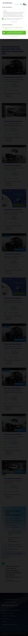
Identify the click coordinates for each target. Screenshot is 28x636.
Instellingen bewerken (14, 36)
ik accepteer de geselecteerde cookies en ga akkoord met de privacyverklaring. (13, 32)
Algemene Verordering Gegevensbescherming (12, 19)
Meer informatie (14, 21)
